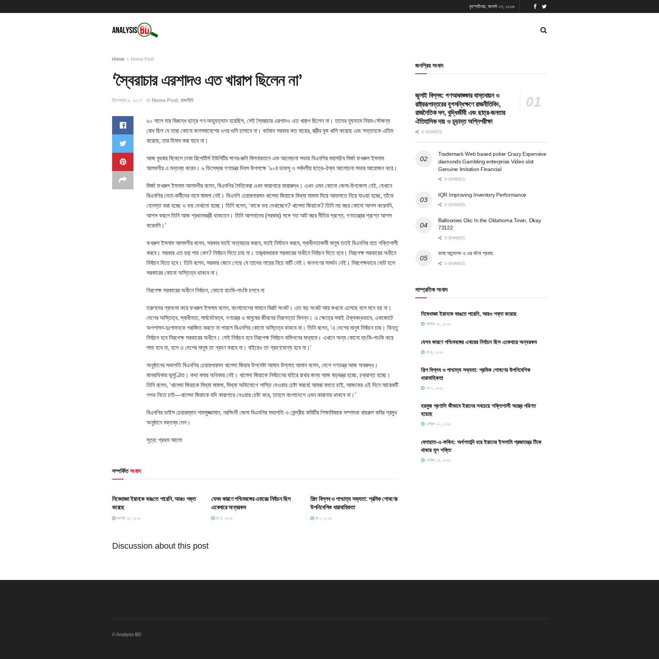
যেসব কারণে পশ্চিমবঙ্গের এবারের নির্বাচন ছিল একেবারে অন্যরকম (479, 342)
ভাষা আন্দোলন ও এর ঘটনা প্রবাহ (465, 253)
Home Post (142, 59)
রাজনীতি (187, 100)
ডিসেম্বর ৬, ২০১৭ (127, 100)
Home (118, 59)
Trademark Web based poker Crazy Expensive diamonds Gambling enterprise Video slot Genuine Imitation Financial (492, 161)
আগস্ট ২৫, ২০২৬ (128, 518)
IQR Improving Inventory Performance (482, 195)
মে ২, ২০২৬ (322, 518)
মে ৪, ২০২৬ (223, 518)
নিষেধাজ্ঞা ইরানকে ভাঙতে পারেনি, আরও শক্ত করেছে (469, 313)
